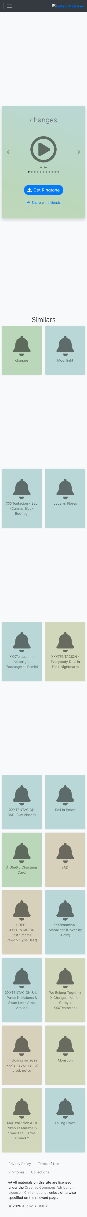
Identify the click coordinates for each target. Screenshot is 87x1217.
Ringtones (16, 1172)
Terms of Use (48, 1164)
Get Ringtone (46, 190)
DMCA (42, 1206)
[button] (8, 152)
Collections (40, 1172)
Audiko (27, 1206)
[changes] (43, 149)
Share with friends (46, 202)
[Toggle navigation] (9, 6)
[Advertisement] (43, 58)
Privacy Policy (19, 1164)
